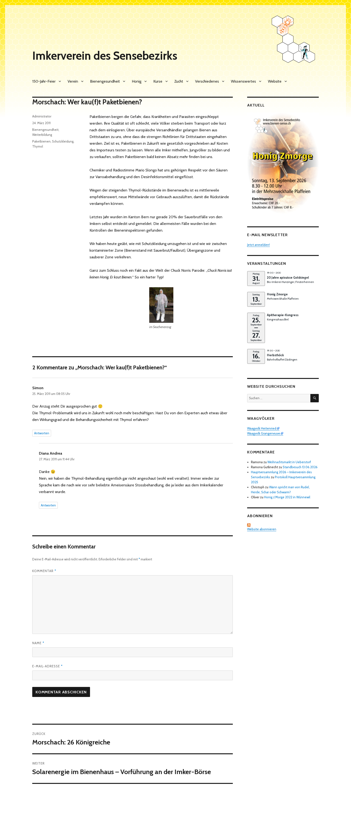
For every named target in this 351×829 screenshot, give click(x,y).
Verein (73, 81)
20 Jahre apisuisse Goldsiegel (288, 277)
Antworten (41, 433)
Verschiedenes (207, 81)
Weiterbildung (42, 135)
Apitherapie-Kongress (282, 315)
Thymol (37, 146)
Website (275, 81)
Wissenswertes (243, 81)
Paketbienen (41, 141)
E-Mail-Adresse (47, 666)
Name (38, 643)
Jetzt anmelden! (258, 245)
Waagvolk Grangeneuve (263, 433)
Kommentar (44, 571)
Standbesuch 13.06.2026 (300, 467)
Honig (136, 81)
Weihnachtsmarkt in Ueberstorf (289, 462)
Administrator (41, 116)
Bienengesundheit (105, 81)
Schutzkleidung (63, 141)
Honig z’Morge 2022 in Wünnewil (287, 497)
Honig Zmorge (277, 294)
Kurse (157, 81)
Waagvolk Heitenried (261, 428)
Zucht (178, 81)
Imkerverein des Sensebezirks (104, 56)
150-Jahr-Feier (44, 81)
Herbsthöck (275, 355)
